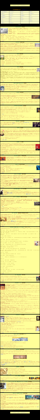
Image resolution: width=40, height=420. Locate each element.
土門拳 (30, 15)
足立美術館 (22, 13)
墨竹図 (25, 361)
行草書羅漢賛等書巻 (3, 364)
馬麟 (14, 361)
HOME (13, 5)
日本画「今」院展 (11, 13)
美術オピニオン (26, 5)
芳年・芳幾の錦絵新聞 (3, 15)
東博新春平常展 (2, 13)
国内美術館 (23, 5)
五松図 (29, 361)
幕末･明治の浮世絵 (22, 15)
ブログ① (3, 139)
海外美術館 (22, 5)
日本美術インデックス (19, 5)
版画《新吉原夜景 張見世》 (26, 122)
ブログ (3, 81)
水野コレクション (11, 15)
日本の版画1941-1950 (31, 13)
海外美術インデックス (15, 5)
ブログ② (5, 139)
